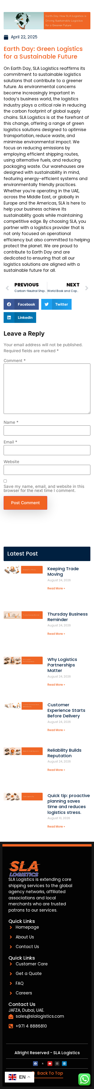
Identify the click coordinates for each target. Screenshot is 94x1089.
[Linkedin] (64, 1063)
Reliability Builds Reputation (64, 753)
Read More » (56, 588)
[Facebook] (35, 1063)
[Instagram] (57, 1063)
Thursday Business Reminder (67, 617)
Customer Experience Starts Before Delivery (66, 710)
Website (11, 462)
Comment (15, 361)
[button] (21, 304)
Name (11, 422)
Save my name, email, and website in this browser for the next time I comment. (44, 488)
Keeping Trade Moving (63, 571)
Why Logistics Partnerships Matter (62, 665)
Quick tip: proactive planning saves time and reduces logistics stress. (68, 804)
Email (10, 442)
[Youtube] (49, 1063)
